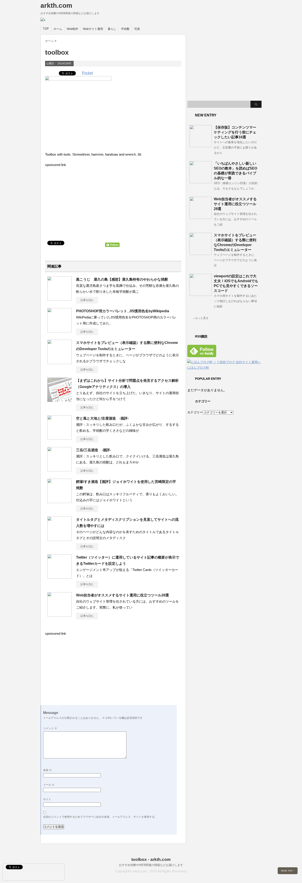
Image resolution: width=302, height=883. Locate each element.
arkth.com (56, 5)
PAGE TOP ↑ (287, 871)
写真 (137, 29)
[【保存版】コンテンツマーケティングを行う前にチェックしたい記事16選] (200, 145)
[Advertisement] (81, 204)
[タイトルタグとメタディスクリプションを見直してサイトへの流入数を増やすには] (59, 539)
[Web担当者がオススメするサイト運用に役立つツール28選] (59, 615)
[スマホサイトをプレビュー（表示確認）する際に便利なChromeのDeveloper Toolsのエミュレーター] (59, 362)
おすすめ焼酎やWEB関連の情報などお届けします (151, 865)
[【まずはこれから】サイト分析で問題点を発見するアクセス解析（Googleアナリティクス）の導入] (59, 400)
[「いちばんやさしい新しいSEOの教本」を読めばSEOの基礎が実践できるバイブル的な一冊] (200, 181)
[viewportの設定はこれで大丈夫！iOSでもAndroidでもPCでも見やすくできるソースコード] (200, 294)
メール (48, 784)
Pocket (87, 73)
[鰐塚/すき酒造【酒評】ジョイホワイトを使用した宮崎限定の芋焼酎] (59, 501)
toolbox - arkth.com (151, 859)
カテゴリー (195, 412)
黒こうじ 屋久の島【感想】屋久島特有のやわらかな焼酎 (122, 279)
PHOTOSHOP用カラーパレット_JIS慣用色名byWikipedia (122, 311)
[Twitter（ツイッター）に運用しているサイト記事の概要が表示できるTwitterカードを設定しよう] (59, 577)
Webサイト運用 (93, 29)
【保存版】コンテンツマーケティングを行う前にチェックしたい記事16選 (235, 132)
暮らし (112, 29)
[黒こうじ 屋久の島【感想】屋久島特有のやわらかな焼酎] (59, 299)
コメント (50, 728)
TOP (46, 28)
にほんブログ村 (198, 367)
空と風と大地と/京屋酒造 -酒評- (102, 418)
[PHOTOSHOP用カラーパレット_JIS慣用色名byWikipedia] (59, 330)
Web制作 (72, 29)
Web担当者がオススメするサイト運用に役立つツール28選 (122, 595)
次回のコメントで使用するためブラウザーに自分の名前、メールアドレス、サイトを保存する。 (100, 816)
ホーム (58, 29)
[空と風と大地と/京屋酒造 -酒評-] (59, 438)
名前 (47, 770)
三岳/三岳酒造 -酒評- (93, 450)
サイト (47, 799)
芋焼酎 (125, 29)
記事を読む (87, 300)
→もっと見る (200, 318)
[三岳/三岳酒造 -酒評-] (59, 469)
